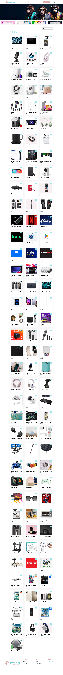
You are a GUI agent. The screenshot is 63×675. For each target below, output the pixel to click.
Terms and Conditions (38, 663)
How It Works (25, 663)
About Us (24, 661)
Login (54, 2)
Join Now (46, 2)
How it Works (24, 2)
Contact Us (25, 666)
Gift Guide (19, 2)
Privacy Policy (37, 661)
